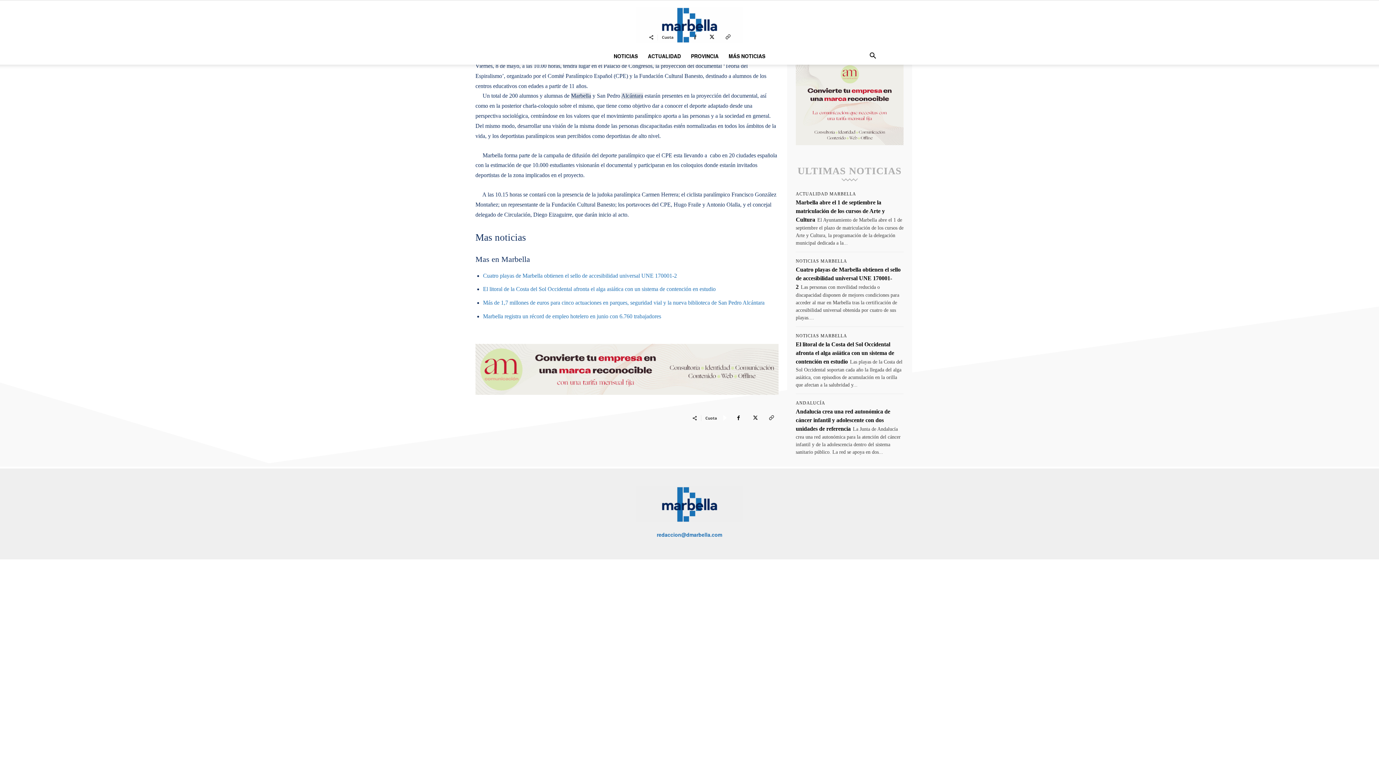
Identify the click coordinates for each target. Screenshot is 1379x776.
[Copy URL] (771, 418)
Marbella (581, 96)
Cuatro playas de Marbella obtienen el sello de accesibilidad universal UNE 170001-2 (580, 276)
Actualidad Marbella (826, 194)
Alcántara (632, 96)
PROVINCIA (705, 56)
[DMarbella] (689, 25)
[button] (872, 56)
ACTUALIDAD (664, 56)
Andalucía (810, 403)
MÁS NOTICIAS (747, 56)
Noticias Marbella (821, 261)
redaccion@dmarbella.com (689, 534)
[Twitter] (755, 418)
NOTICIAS (626, 56)
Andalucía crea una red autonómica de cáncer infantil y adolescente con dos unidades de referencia (843, 420)
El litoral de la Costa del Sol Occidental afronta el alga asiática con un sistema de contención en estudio (599, 289)
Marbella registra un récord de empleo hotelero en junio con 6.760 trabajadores (572, 316)
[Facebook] (738, 418)
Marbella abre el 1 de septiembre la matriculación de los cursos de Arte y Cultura (840, 211)
